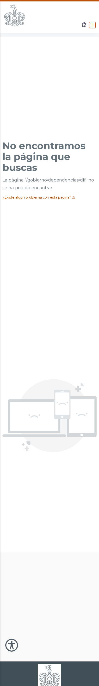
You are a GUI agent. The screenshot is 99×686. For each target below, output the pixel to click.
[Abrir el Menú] (92, 25)
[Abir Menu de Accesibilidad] (11, 645)
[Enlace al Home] (84, 25)
